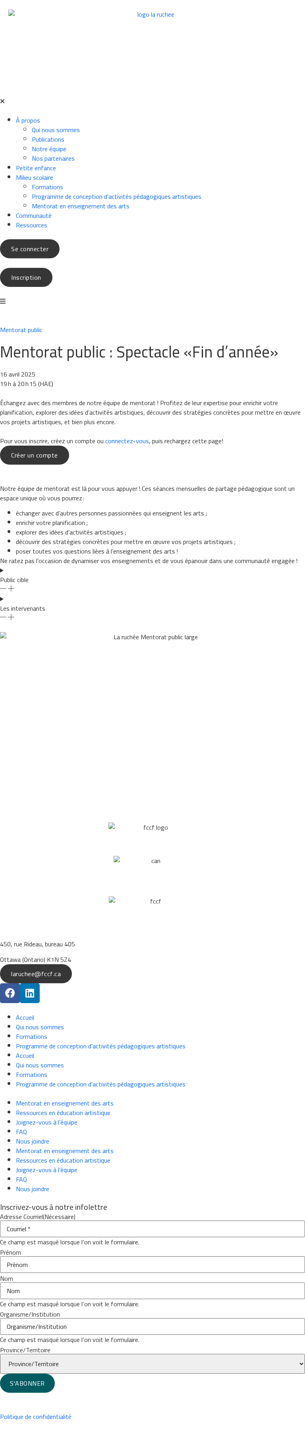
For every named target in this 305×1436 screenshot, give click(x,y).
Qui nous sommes (56, 130)
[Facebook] (10, 993)
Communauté (34, 215)
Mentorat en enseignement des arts (80, 206)
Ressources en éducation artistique (63, 1113)
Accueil (25, 1017)
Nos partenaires (53, 158)
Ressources (31, 225)
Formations (47, 187)
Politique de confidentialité (35, 1417)
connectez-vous (127, 441)
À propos (28, 120)
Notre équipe (49, 149)
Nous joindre (32, 1141)
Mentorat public (21, 330)
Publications (48, 139)
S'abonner (27, 1383)
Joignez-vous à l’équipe (46, 1122)
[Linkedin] (30, 993)
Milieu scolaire (34, 177)
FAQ (21, 1132)
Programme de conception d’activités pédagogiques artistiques (116, 196)
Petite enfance (36, 168)
